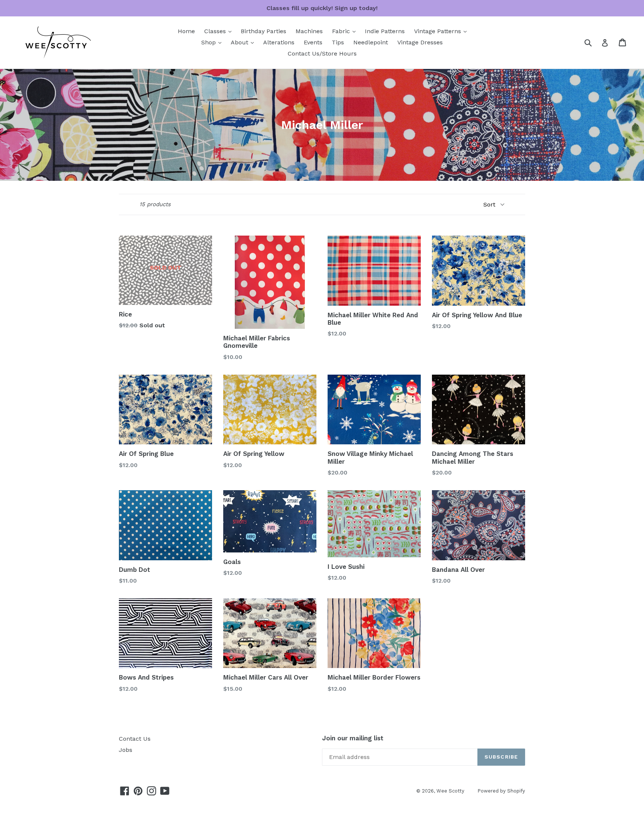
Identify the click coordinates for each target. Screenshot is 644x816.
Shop (213, 42)
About (244, 42)
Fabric (345, 31)
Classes (219, 31)
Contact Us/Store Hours (322, 53)
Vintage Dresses (420, 42)
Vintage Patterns (442, 31)
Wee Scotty (450, 791)
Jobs (125, 749)
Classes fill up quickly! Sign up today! (322, 8)
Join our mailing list (352, 738)
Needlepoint (370, 42)
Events (313, 42)
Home (186, 31)
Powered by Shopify (501, 791)
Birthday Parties (263, 31)
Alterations (278, 42)
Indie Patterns (385, 31)
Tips (338, 42)
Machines (309, 31)
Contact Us (135, 738)
